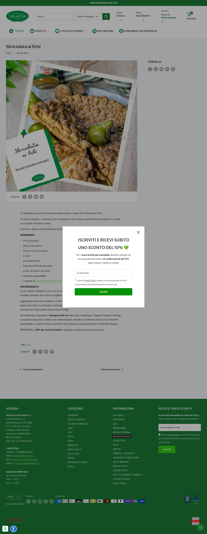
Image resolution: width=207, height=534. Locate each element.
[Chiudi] (138, 232)
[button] (13, 529)
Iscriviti (103, 291)
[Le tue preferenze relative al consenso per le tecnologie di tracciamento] (5, 529)
